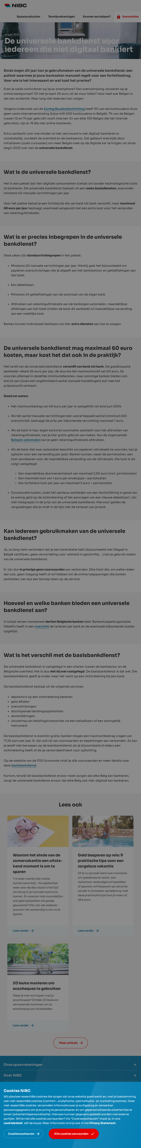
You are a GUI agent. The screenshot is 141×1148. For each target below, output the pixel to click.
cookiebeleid (13, 1123)
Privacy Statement (102, 1123)
